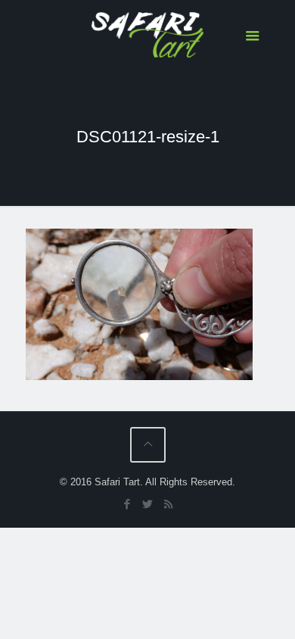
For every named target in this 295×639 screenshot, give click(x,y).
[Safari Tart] (147, 34)
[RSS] (168, 503)
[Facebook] (127, 503)
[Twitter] (148, 503)
